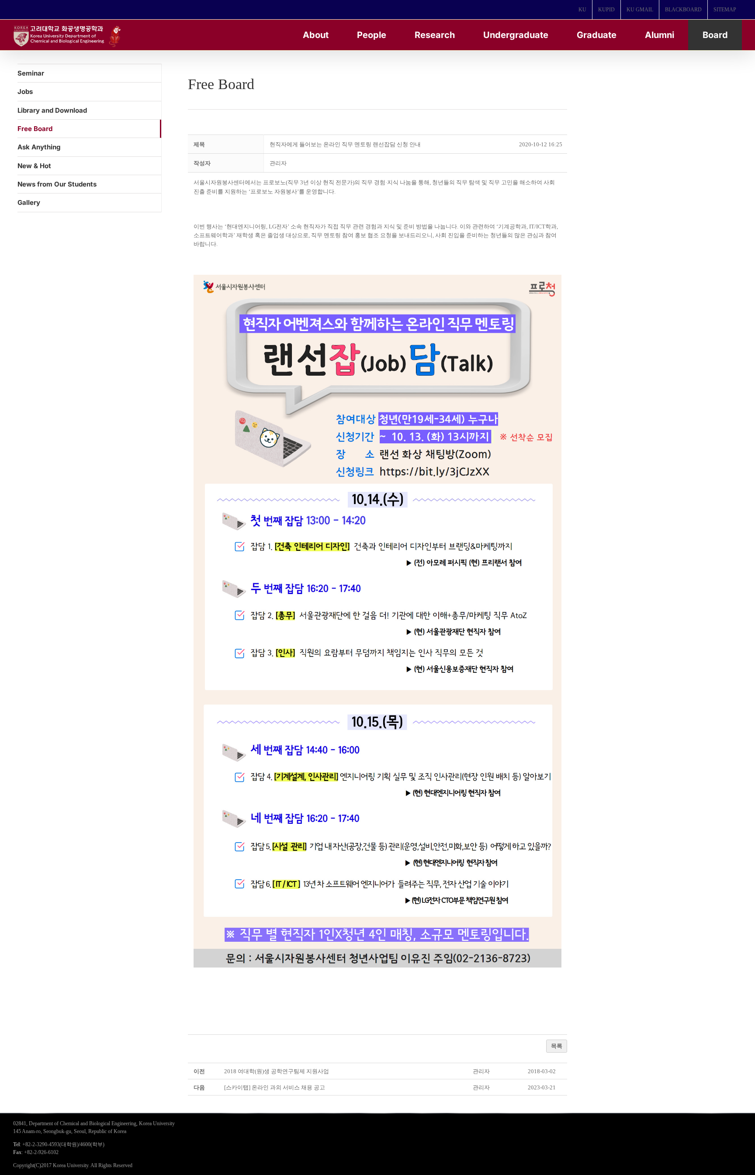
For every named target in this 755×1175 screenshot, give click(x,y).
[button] (278, 163)
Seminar (30, 73)
